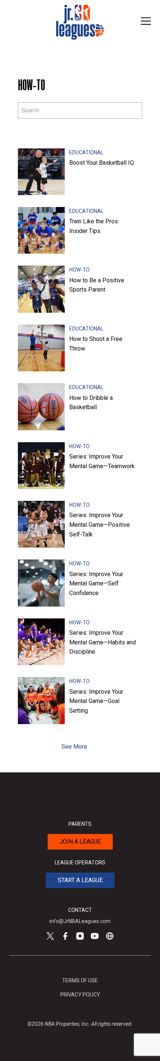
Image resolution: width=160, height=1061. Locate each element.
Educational (86, 152)
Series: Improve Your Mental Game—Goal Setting (96, 701)
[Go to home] (80, 22)
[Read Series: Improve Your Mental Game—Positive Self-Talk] (41, 524)
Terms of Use (80, 980)
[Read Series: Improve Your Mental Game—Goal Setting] (41, 700)
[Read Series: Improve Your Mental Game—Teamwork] (41, 465)
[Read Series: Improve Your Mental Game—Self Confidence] (41, 582)
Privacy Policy (80, 995)
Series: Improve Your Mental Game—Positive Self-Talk (99, 525)
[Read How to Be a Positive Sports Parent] (41, 289)
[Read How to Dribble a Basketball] (41, 406)
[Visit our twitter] (50, 936)
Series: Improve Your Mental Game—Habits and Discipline (102, 642)
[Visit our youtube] (94, 936)
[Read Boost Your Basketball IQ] (41, 171)
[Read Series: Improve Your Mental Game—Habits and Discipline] (41, 641)
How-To (79, 270)
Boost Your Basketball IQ (101, 162)
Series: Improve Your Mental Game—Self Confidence (96, 584)
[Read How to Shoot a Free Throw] (41, 348)
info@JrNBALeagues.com (80, 921)
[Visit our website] (109, 936)
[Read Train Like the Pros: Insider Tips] (41, 230)
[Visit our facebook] (65, 936)
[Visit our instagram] (80, 936)
